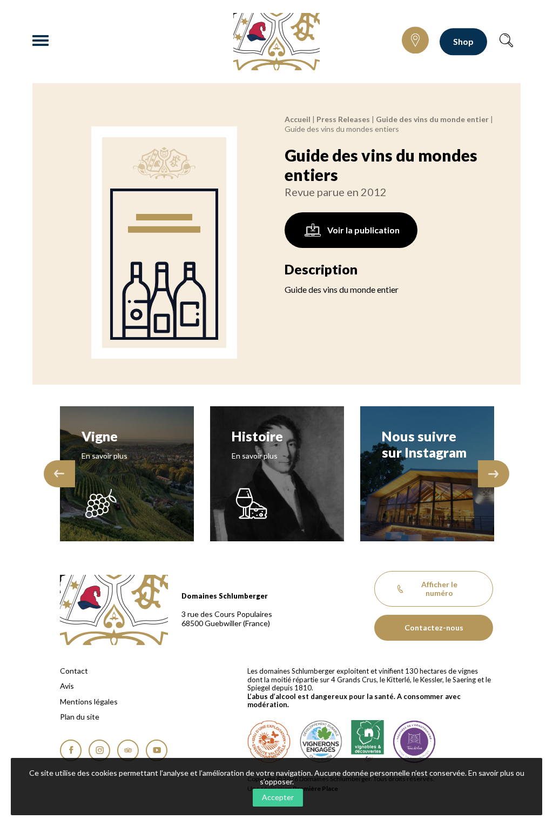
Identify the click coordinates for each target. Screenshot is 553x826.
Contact (74, 671)
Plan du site (79, 717)
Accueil (298, 119)
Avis (67, 686)
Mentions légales (89, 701)
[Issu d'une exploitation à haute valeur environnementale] (269, 741)
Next (493, 473)
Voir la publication (363, 230)
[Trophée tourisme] (414, 741)
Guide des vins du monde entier (432, 119)
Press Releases (343, 119)
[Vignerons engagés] (320, 741)
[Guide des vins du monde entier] (164, 242)
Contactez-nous (433, 627)
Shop (463, 41)
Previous (59, 473)
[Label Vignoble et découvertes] (367, 741)
